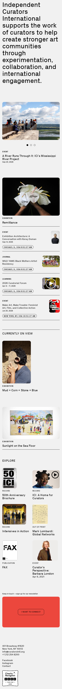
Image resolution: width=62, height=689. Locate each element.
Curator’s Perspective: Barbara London (43, 570)
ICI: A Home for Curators (42, 496)
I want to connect (31, 612)
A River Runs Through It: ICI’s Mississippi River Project (29, 157)
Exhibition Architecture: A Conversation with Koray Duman (19, 237)
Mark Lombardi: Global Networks (43, 532)
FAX (4, 567)
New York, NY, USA (19, 316)
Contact (6, 666)
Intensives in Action (15, 531)
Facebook (7, 660)
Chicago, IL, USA (18, 247)
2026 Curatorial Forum (14, 283)
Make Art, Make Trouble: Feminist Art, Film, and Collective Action (20, 306)
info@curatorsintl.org (13, 651)
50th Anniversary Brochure (13, 496)
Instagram (7, 663)
